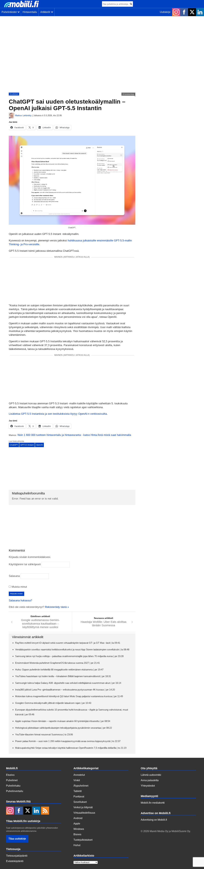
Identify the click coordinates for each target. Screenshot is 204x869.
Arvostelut (79, 775)
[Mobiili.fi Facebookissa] (184, 12)
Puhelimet (12, 780)
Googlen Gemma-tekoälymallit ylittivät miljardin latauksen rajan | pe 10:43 (53, 703)
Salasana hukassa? (20, 600)
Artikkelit (45, 12)
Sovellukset (14, 94)
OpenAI (39, 445)
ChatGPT (14, 445)
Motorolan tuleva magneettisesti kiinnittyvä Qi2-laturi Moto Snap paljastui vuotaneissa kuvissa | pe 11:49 (69, 696)
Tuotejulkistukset (82, 839)
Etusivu (10, 775)
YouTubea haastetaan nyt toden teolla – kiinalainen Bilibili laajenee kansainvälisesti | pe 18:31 (63, 676)
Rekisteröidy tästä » (57, 607)
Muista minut (19, 586)
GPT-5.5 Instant (27, 445)
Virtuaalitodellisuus (84, 812)
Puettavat (78, 796)
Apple (76, 823)
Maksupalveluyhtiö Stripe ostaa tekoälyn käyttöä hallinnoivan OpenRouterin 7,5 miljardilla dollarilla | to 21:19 (70, 747)
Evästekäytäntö (14, 861)
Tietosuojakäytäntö (16, 855)
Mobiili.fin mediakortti (153, 802)
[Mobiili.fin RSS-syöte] (45, 811)
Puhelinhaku (13, 785)
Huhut (76, 845)
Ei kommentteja (128, 94)
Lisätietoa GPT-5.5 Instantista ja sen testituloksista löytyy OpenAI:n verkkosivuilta (58, 413)
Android (77, 818)
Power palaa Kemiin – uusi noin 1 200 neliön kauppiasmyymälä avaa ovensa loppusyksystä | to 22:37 (67, 741)
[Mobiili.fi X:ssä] (192, 12)
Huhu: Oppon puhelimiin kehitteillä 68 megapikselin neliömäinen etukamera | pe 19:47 (59, 669)
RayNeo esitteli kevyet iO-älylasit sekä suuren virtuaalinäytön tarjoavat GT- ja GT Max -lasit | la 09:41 (67, 642)
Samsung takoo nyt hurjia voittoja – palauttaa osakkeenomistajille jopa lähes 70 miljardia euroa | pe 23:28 (69, 656)
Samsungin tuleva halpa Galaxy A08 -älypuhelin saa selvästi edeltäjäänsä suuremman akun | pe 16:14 (68, 683)
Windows (78, 829)
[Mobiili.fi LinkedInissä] (200, 12)
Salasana (14, 575)
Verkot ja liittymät (83, 807)
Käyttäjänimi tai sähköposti (25, 564)
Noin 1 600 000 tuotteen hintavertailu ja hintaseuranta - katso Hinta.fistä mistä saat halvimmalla (74, 434)
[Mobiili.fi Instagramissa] (176, 12)
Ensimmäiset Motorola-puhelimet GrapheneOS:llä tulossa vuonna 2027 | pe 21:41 (57, 662)
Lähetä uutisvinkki (151, 775)
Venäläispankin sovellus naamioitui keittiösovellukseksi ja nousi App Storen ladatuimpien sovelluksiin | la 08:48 (72, 649)
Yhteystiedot (148, 785)
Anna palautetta (150, 780)
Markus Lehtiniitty (23, 115)
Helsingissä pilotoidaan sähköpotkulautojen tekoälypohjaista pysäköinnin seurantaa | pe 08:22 (63, 727)
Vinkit (76, 780)
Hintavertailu (30, 12)
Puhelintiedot (10, 12)
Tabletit (77, 791)
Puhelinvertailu (14, 791)
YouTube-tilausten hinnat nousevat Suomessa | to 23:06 (44, 734)
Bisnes (77, 834)
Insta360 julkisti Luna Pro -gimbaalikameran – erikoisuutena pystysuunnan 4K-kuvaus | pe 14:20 (65, 689)
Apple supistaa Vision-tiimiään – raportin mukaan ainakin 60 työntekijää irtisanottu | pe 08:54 (62, 721)
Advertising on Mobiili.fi (154, 819)
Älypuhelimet (80, 785)
